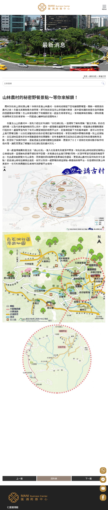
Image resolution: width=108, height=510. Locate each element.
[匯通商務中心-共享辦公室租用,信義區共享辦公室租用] (54, 7)
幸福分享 (102, 76)
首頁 (85, 76)
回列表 (54, 478)
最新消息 (93, 76)
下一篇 (88, 478)
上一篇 (19, 478)
